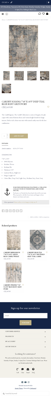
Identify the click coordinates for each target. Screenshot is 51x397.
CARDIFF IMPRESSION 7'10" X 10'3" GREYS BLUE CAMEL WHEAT (12, 254)
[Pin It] (10, 210)
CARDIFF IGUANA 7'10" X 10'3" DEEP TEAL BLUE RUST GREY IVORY (27, 20)
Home (3, 20)
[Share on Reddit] (13, 210)
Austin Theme (19, 388)
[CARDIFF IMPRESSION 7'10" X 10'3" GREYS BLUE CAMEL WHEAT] (14, 240)
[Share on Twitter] (21, 210)
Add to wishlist (34, 217)
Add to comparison (44, 217)
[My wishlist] (43, 14)
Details (5, 143)
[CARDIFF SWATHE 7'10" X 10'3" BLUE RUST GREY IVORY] (14, 272)
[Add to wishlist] (48, 107)
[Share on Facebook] (3, 210)
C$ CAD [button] (5, 2)
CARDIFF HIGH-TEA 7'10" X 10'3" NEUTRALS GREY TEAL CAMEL (36, 254)
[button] (40, 14)
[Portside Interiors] (6, 14)
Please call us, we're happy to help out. (25, 202)
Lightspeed (33, 388)
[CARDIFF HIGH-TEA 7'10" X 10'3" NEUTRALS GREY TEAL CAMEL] (37, 240)
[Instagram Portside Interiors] (28, 382)
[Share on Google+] (6, 210)
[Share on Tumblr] (17, 210)
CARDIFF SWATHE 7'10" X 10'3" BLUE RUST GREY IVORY (13, 287)
